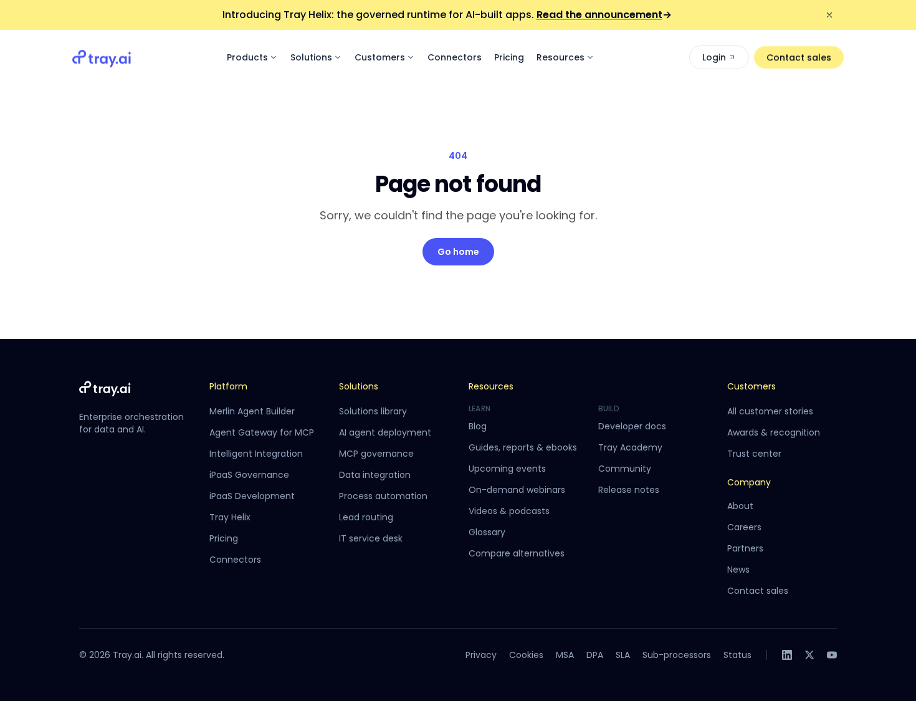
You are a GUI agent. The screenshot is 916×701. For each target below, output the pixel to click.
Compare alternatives (517, 553)
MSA (565, 655)
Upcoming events (507, 468)
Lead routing (366, 517)
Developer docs (632, 426)
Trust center (754, 453)
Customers (380, 57)
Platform (228, 386)
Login (714, 57)
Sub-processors (676, 655)
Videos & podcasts (509, 511)
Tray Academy (630, 447)
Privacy (481, 655)
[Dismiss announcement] (829, 14)
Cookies (526, 655)
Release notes (628, 490)
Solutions (311, 57)
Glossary (487, 532)
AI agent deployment (385, 432)
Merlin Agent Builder (252, 411)
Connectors (454, 57)
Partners (745, 548)
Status (737, 655)
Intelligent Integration (256, 453)
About (740, 506)
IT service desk (371, 538)
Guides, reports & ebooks (523, 447)
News (738, 569)
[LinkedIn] (787, 655)
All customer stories (770, 411)
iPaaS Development (252, 496)
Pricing (509, 57)
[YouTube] (832, 655)
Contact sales (798, 57)
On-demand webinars (517, 490)
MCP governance (376, 453)
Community (624, 468)
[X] (809, 655)
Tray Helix (229, 517)
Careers (744, 527)
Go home (458, 252)
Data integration (375, 475)
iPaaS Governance (249, 475)
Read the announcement (604, 14)
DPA (594, 655)
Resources (560, 57)
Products (247, 57)
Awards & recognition (773, 432)
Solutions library (373, 411)
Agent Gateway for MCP (261, 432)
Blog (478, 426)
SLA (623, 655)
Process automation (383, 496)
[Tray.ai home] (102, 57)
